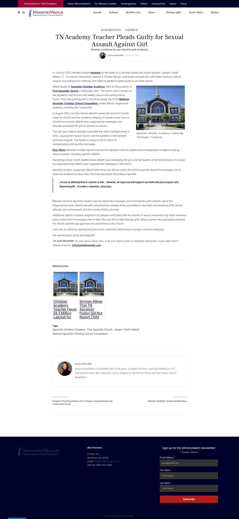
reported (95, 72)
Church (131, 30)
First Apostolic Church (65, 90)
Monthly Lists (133, 12)
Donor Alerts (196, 12)
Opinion (215, 12)
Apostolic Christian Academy (88, 86)
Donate (97, 12)
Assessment (158, 3)
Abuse (172, 3)
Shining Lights (173, 12)
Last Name (165, 483)
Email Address (167, 457)
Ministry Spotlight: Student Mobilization (167, 401)
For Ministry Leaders (105, 3)
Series (143, 3)
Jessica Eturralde (115, 55)
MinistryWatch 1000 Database (40, 3)
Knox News (59, 150)
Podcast (113, 12)
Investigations (128, 3)
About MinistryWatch (78, 3)
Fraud (183, 3)
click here (105, 186)
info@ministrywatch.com (106, 461)
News (151, 12)
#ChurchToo (111, 30)
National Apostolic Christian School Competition (80, 333)
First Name (165, 470)
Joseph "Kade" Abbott (126, 329)
